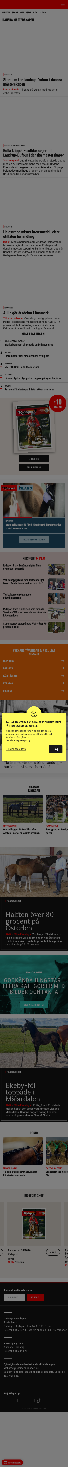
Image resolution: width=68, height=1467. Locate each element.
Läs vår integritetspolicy (18, 740)
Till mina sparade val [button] (16, 749)
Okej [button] (56, 749)
